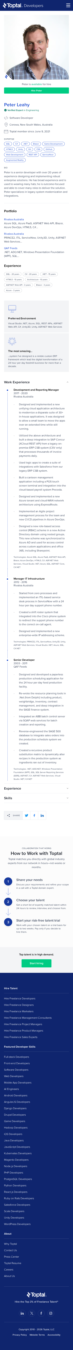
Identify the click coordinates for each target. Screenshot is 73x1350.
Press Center (11, 1256)
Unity (20, 149)
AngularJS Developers (17, 1102)
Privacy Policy (20, 1334)
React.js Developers (15, 1192)
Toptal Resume (12, 1263)
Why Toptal (10, 1244)
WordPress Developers (17, 1224)
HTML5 (9, 149)
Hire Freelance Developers (19, 998)
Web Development (14, 154)
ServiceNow (47, 154)
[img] (21, 110)
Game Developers (14, 1121)
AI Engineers (11, 1089)
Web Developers (13, 1076)
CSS (38, 149)
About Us (9, 1276)
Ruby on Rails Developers (19, 1198)
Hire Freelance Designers (19, 1005)
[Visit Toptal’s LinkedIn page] (22, 1313)
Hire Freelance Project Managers (23, 1024)
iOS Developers (13, 1134)
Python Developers (15, 1185)
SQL (8, 143)
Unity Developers (14, 1217)
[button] (36, 382)
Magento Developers (16, 1159)
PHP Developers (13, 1172)
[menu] (68, 5)
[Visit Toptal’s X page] (31, 1313)
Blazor (36, 143)
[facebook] (34, 815)
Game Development (53, 143)
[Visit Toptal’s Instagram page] (50, 1313)
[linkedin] (42, 815)
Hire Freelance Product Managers (23, 1030)
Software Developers (16, 1069)
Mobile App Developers (17, 1082)
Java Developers (14, 1140)
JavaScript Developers (17, 1147)
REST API (33, 154)
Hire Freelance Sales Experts (20, 1037)
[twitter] (26, 815)
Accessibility (54, 1334)
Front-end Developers (17, 1063)
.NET (25, 143)
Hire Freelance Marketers (18, 1011)
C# (16, 143)
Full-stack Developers (16, 1057)
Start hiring (36, 963)
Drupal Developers (15, 1114)
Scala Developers (14, 1211)
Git (29, 149)
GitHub (49, 149)
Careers (8, 1269)
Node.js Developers (15, 1166)
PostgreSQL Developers (18, 1179)
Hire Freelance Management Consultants (28, 1018)
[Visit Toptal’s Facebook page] (41, 1313)
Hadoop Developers (16, 1127)
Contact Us (10, 1250)
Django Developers (15, 1108)
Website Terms (37, 1334)
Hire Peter (36, 90)
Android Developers (15, 1095)
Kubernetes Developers (18, 1153)
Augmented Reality (15, 160)
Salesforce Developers (17, 1205)
